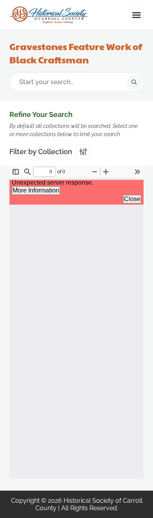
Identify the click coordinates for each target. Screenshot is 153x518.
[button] (136, 15)
